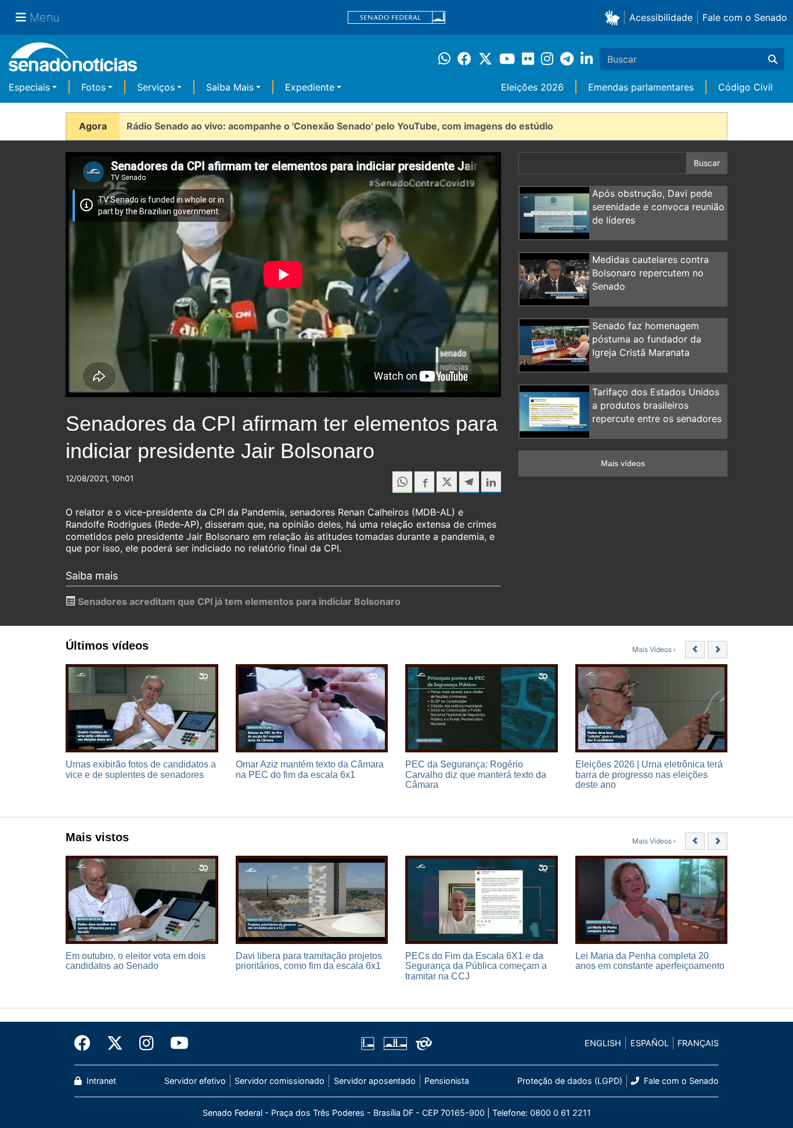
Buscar (707, 163)
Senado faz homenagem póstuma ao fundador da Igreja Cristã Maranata (646, 339)
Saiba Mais (230, 87)
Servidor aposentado (375, 1081)
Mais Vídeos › (654, 649)
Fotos (93, 87)
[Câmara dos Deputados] (367, 1042)
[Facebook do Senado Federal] (86, 1043)
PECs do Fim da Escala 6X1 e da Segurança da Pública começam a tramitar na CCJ (476, 966)
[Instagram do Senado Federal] (146, 1043)
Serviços (156, 87)
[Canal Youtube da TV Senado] (175, 1043)
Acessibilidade (661, 17)
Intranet (100, 1081)
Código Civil (745, 87)
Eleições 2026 (532, 87)
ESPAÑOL (649, 1043)
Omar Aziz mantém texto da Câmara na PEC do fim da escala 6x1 (310, 769)
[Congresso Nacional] (395, 1042)
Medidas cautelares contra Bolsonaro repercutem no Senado (650, 273)
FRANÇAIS (698, 1043)
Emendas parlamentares (641, 87)
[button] (614, 17)
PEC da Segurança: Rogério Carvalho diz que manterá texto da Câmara (475, 774)
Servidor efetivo (195, 1081)
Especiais (29, 87)
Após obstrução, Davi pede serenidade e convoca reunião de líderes (658, 207)
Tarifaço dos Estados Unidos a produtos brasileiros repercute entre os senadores (657, 405)
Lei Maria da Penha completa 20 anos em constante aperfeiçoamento (649, 961)
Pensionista (446, 1081)
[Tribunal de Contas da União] (424, 1042)
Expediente (309, 87)
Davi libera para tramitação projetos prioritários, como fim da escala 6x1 (309, 961)
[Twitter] (115, 1043)
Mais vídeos (623, 463)
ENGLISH (603, 1043)
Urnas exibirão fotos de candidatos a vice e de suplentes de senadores (141, 769)
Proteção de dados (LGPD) (569, 1081)
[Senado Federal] (396, 17)
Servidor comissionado (280, 1081)
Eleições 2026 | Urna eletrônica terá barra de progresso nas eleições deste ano (649, 774)
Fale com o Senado (744, 17)
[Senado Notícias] (73, 61)
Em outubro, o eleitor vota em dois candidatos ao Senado (136, 961)
